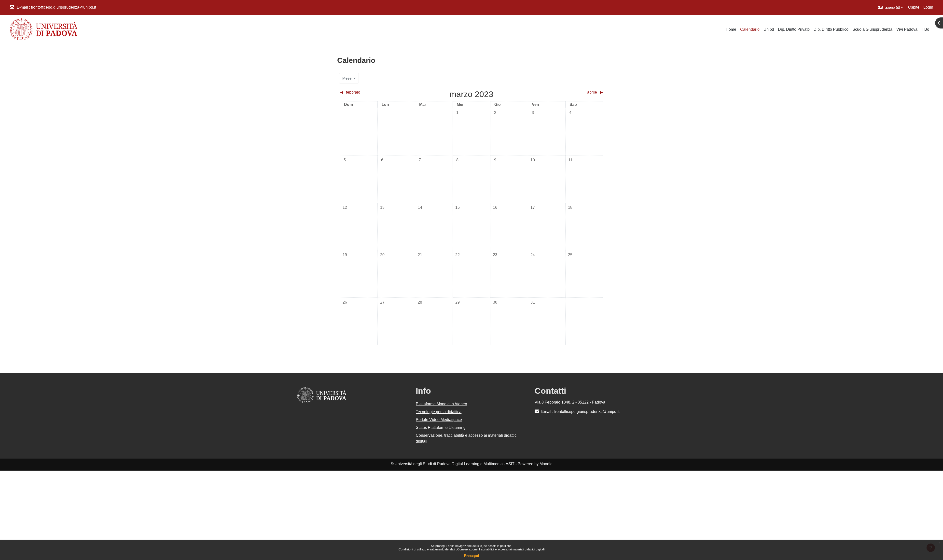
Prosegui (471, 556)
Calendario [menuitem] (750, 29)
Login (928, 7)
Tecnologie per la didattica (438, 412)
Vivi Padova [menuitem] (906, 29)
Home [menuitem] (731, 29)
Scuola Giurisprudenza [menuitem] (872, 29)
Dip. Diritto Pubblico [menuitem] (831, 29)
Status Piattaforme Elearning (441, 427)
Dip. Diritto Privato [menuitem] (794, 29)
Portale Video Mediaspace (439, 420)
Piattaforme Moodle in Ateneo (441, 404)
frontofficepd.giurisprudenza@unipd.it (63, 7)
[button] (890, 7)
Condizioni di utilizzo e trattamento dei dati (427, 549)
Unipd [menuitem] (768, 29)
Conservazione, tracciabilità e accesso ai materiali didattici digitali (501, 549)
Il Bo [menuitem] (925, 29)
